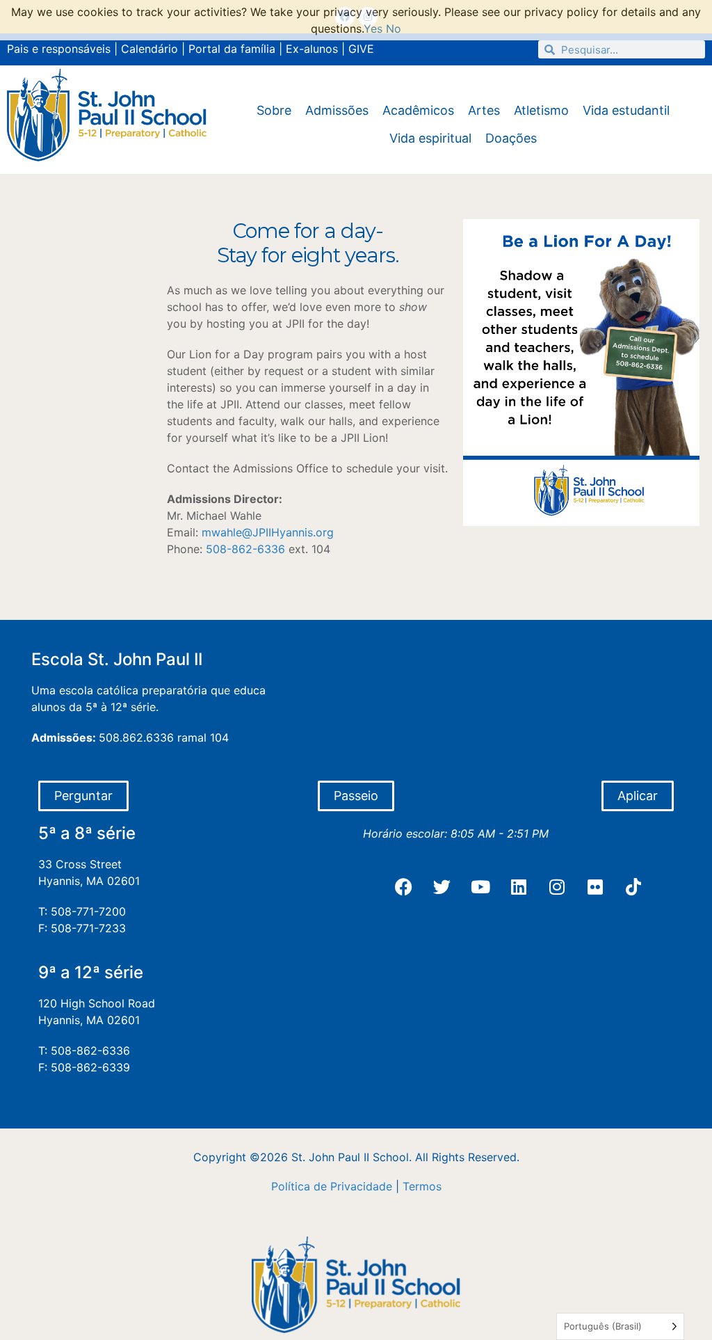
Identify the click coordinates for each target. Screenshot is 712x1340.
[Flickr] (595, 887)
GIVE (361, 49)
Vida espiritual (430, 138)
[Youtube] (480, 887)
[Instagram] (557, 887)
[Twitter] (442, 887)
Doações (511, 138)
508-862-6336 (245, 549)
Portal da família (231, 49)
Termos (422, 1186)
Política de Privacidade (331, 1186)
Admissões (337, 110)
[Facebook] (404, 887)
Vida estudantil (626, 110)
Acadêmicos (418, 110)
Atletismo (541, 110)
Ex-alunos (312, 49)
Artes (484, 110)
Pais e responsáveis (59, 49)
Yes (373, 28)
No (393, 28)
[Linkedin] (518, 887)
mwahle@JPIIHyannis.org (268, 532)
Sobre (274, 110)
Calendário (149, 49)
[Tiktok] (633, 887)
